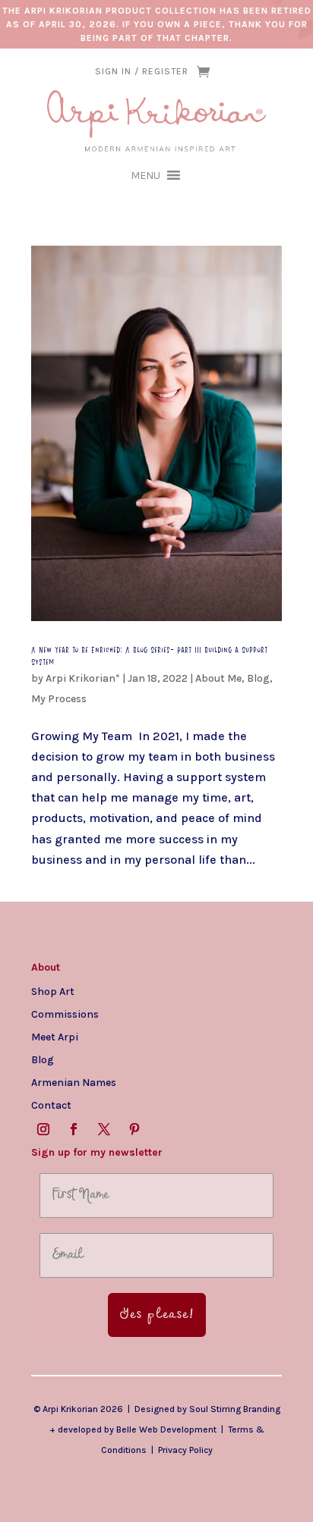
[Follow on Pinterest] (134, 1129)
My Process (59, 698)
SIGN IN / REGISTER (141, 71)
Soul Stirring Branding (234, 1409)
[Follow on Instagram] (43, 1129)
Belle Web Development (166, 1429)
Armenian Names (73, 1082)
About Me (218, 678)
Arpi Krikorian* (83, 678)
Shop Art (52, 991)
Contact (51, 1105)
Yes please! (157, 1315)
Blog (258, 678)
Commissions (65, 1014)
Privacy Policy (185, 1450)
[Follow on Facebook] (74, 1129)
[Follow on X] (104, 1129)
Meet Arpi (54, 1037)
